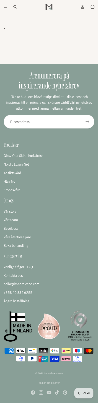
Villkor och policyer (49, 382)
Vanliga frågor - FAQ (18, 267)
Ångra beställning (16, 301)
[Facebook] (33, 392)
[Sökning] (15, 7)
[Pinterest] (65, 392)
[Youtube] (49, 392)
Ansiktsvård (12, 173)
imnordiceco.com (53, 373)
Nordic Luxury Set (16, 164)
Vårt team (11, 220)
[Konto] (82, 7)
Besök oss (11, 228)
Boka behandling (16, 245)
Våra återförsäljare (17, 237)
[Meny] (5, 7)
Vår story (10, 211)
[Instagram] (41, 392)
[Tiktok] (57, 392)
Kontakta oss (13, 275)
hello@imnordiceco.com (21, 284)
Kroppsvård (12, 190)
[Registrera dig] (87, 121)
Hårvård (9, 181)
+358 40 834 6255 (18, 292)
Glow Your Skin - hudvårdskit (25, 156)
